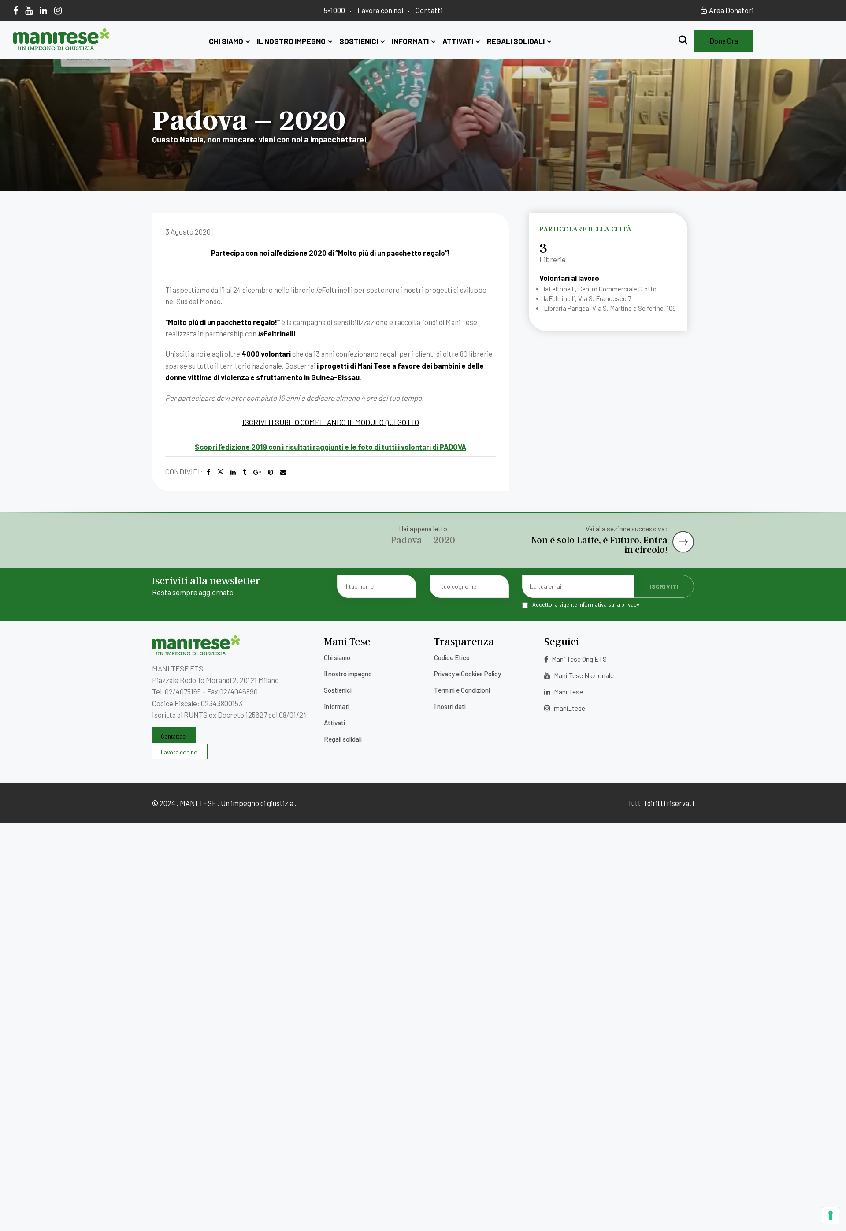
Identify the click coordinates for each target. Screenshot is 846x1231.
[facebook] (15, 10)
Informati (410, 41)
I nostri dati (450, 706)
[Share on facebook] (208, 472)
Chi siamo (226, 41)
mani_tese (569, 708)
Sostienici (358, 41)
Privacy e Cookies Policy (467, 674)
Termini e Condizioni (462, 690)
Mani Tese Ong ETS (578, 659)
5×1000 (334, 10)
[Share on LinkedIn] (233, 472)
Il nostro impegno (291, 41)
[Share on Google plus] (257, 472)
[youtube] (29, 10)
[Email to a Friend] (283, 472)
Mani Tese (568, 691)
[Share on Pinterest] (270, 472)
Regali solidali (516, 41)
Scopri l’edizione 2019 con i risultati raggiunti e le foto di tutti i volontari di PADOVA (330, 446)
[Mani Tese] (61, 47)
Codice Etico (452, 657)
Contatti (429, 10)
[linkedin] (43, 10)
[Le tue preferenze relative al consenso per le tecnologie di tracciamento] (830, 1215)
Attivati (457, 41)
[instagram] (58, 10)
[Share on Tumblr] (244, 472)
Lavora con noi (380, 10)
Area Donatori (730, 10)
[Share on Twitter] (220, 472)
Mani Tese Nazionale (583, 675)
